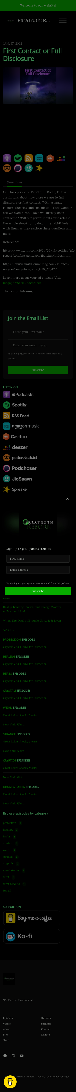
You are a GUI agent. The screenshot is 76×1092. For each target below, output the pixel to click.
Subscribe (38, 591)
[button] (67, 499)
